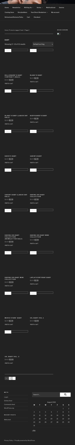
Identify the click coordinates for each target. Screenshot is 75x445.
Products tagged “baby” (16, 30)
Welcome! (7, 419)
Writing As (28, 7)
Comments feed (9, 404)
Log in (6, 397)
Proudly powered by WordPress (25, 440)
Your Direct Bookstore (38, 12)
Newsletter (16, 7)
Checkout (37, 17)
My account (55, 12)
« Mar (34, 430)
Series (39, 7)
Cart (28, 17)
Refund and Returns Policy (14, 17)
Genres (61, 7)
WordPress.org (9, 408)
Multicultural (50, 7)
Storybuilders (22, 12)
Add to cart (9, 83)
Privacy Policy (8, 440)
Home (7, 7)
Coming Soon (9, 12)
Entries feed (8, 401)
